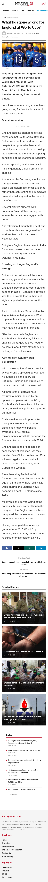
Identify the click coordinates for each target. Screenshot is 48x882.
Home (4, 17)
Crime (23, 10)
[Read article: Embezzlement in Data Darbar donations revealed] (24, 675)
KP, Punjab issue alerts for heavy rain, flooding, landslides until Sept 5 (22, 742)
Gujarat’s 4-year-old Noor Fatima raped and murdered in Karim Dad (23, 616)
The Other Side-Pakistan (12, 850)
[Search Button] (3, 3)
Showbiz (5, 871)
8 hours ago (12, 746)
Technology (7, 877)
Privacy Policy (7, 856)
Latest (3, 10)
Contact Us (6, 853)
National (15, 10)
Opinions (30, 10)
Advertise (6, 843)
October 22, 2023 (33, 33)
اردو (43, 3)
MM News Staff (19, 33)
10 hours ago (12, 775)
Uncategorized (13, 17)
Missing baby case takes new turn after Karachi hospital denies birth (23, 771)
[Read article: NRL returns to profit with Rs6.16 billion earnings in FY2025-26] (24, 709)
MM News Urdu (8, 846)
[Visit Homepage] (22, 3)
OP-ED (4, 874)
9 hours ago (12, 765)
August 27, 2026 (9, 655)
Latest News (7, 867)
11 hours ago (12, 785)
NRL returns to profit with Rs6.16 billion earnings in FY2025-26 (22, 718)
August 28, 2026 (9, 621)
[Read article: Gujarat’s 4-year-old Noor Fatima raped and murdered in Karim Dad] (24, 608)
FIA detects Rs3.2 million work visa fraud (23, 651)
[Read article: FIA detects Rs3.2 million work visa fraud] (24, 642)
